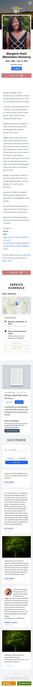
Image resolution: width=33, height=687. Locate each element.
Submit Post (16, 462)
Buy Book (19, 402)
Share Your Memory (12, 431)
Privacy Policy (11, 679)
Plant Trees (16, 347)
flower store (7, 261)
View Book (9, 402)
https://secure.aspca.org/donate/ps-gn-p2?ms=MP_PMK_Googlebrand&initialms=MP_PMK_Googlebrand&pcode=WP (16, 243)
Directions (16, 343)
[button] (16, 303)
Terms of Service (21, 679)
